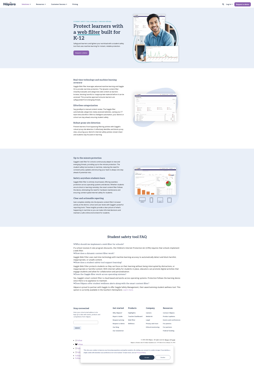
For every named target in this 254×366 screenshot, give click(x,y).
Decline (163, 357)
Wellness (131, 323)
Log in (228, 4)
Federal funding (168, 331)
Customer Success (58, 4)
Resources (40, 4)
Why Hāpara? (117, 313)
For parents (167, 323)
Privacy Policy (141, 352)
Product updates (169, 316)
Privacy (167, 340)
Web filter (131, 320)
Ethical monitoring (152, 327)
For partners (167, 327)
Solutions (25, 4)
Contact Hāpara (168, 313)
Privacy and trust (152, 323)
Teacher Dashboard (135, 316)
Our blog (116, 327)
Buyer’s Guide (118, 316)
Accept (147, 357)
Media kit (149, 316)
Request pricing (118, 320)
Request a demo (242, 4)
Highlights (132, 313)
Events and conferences (171, 320)
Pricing (75, 4)
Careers (149, 313)
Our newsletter (118, 331)
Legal (148, 320)
